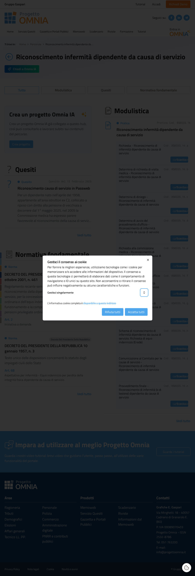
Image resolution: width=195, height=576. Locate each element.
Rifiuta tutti (112, 312)
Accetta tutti (136, 312)
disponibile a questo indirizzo (99, 303)
